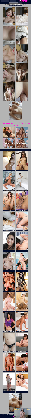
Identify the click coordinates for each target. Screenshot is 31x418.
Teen (15, 5)
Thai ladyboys (19, 5)
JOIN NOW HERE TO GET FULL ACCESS (15, 124)
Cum (13, 5)
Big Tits (10, 5)
